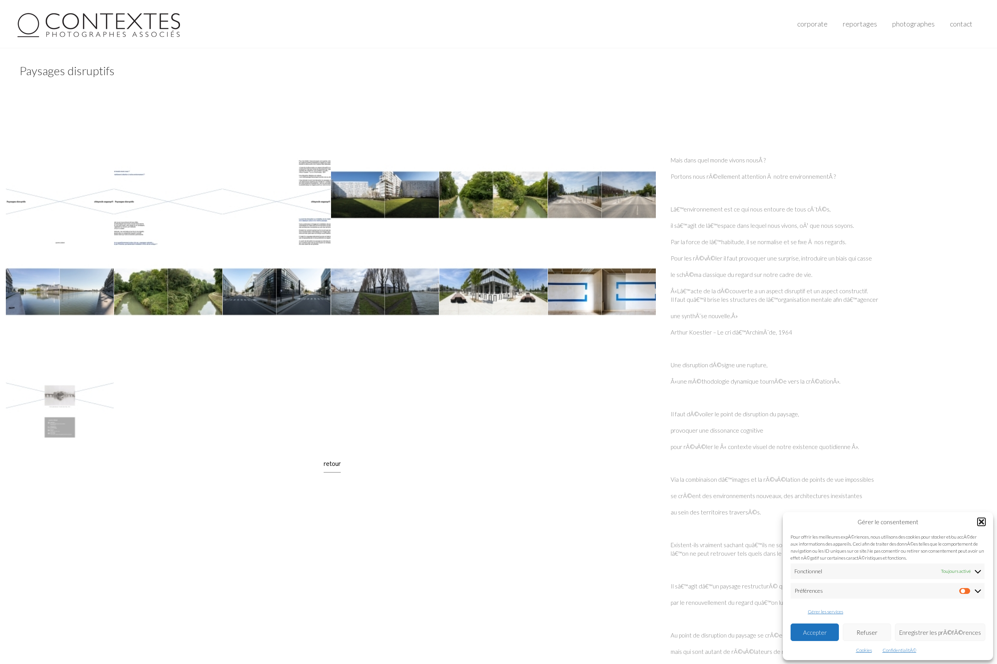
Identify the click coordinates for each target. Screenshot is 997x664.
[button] (981, 522)
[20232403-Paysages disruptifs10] (385, 301)
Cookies (864, 650)
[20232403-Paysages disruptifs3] (276, 204)
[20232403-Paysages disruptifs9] (276, 301)
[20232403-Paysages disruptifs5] (493, 204)
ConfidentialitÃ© (899, 650)
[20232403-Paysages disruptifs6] (601, 204)
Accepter (815, 632)
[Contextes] (100, 23)
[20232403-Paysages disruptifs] (60, 204)
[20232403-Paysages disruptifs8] (168, 301)
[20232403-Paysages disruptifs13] (60, 398)
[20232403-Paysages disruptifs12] (601, 301)
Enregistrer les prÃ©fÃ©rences (940, 632)
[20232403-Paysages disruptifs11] (493, 301)
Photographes (913, 23)
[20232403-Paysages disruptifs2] (168, 204)
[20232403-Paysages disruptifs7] (60, 301)
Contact (961, 23)
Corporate (812, 23)
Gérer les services (825, 612)
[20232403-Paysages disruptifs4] (385, 204)
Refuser (866, 632)
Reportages (860, 23)
